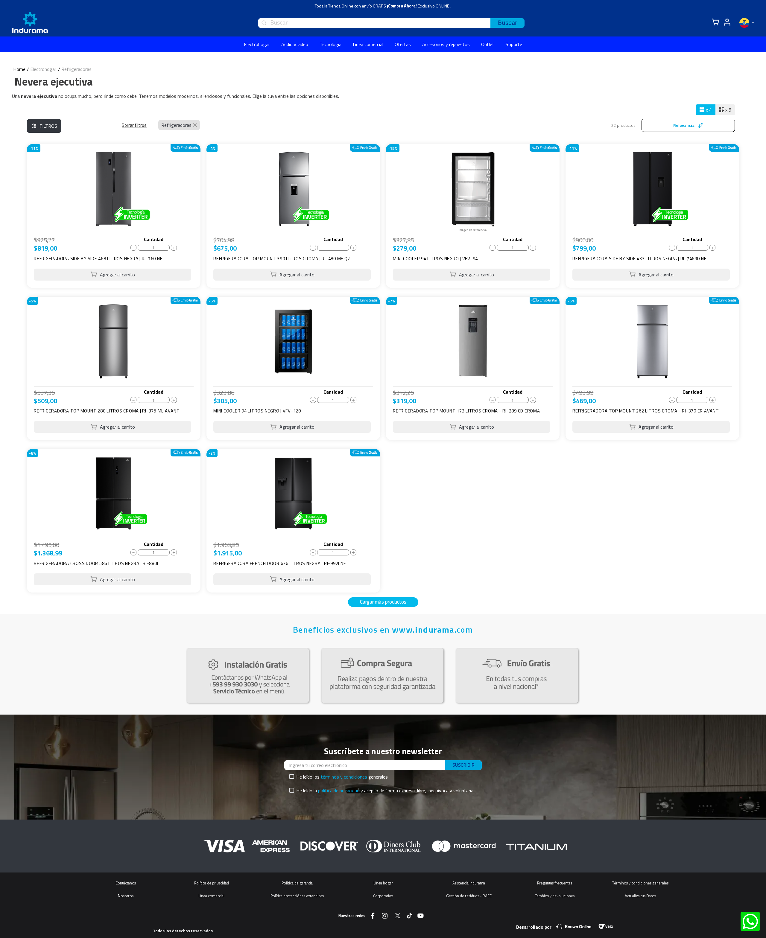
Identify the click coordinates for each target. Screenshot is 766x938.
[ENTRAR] (726, 22)
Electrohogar (43, 69)
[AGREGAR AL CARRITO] (112, 275)
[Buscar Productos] (507, 23)
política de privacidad (338, 790)
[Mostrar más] (383, 602)
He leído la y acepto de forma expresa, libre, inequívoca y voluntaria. (385, 790)
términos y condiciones (344, 776)
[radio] (705, 109)
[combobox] (391, 23)
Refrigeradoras (76, 69)
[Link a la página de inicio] (19, 69)
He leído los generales (342, 776)
